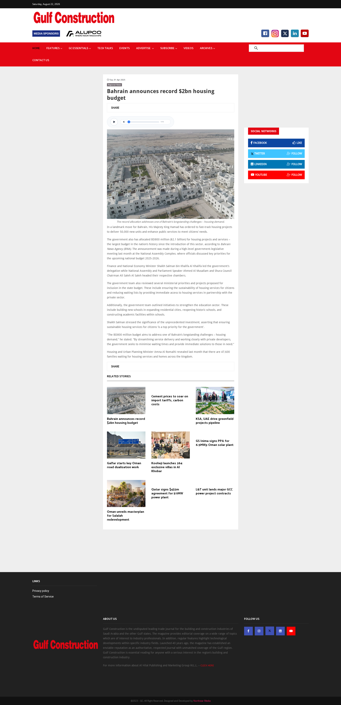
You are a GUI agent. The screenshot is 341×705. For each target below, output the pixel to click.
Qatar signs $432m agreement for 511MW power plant (167, 494)
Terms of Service (43, 596)
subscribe (167, 48)
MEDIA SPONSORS (46, 33)
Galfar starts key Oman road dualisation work (124, 465)
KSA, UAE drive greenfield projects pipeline (214, 421)
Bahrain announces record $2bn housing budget (126, 421)
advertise (143, 48)
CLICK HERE (207, 665)
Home (36, 48)
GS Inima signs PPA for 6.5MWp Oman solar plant (214, 443)
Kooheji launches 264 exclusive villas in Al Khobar (166, 467)
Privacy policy (40, 590)
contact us (40, 60)
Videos (188, 48)
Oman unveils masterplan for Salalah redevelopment (125, 516)
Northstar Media (202, 700)
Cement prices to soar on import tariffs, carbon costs (169, 400)
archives (206, 48)
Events (124, 48)
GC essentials (78, 48)
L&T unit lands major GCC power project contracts (214, 492)
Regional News (114, 85)
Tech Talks (105, 48)
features (53, 48)
